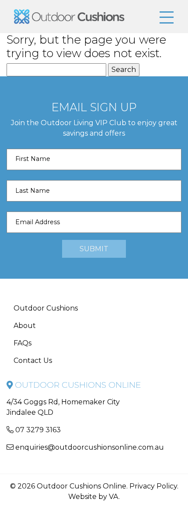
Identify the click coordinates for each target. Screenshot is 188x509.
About (25, 325)
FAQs (22, 343)
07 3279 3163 (37, 430)
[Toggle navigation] (166, 17)
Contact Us (33, 360)
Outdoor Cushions (46, 308)
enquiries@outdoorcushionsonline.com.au (89, 447)
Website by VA (93, 496)
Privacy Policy (153, 486)
